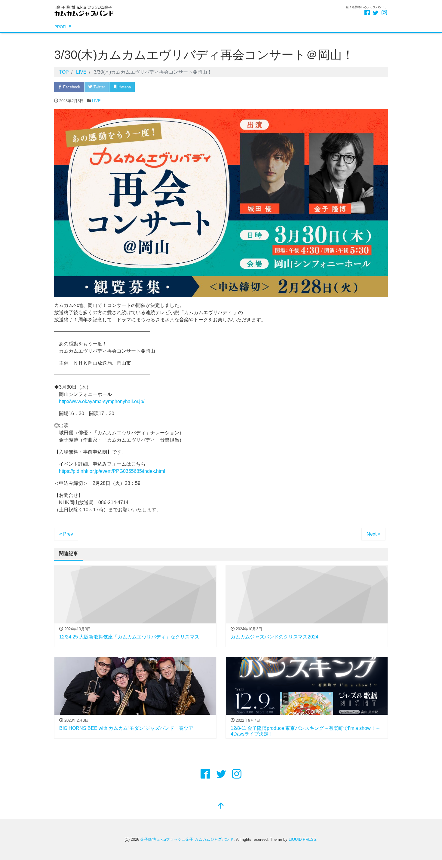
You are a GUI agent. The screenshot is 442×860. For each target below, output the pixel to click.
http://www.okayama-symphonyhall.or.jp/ (101, 401)
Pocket (149, 87)
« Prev (66, 534)
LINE (173, 87)
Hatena (124, 87)
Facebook (71, 87)
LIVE (96, 101)
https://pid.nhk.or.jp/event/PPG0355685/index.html (112, 471)
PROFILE (62, 27)
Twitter (98, 87)
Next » (373, 534)
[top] (221, 806)
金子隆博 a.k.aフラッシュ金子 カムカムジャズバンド (187, 839)
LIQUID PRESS (302, 839)
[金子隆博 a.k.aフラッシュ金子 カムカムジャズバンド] (84, 10)
